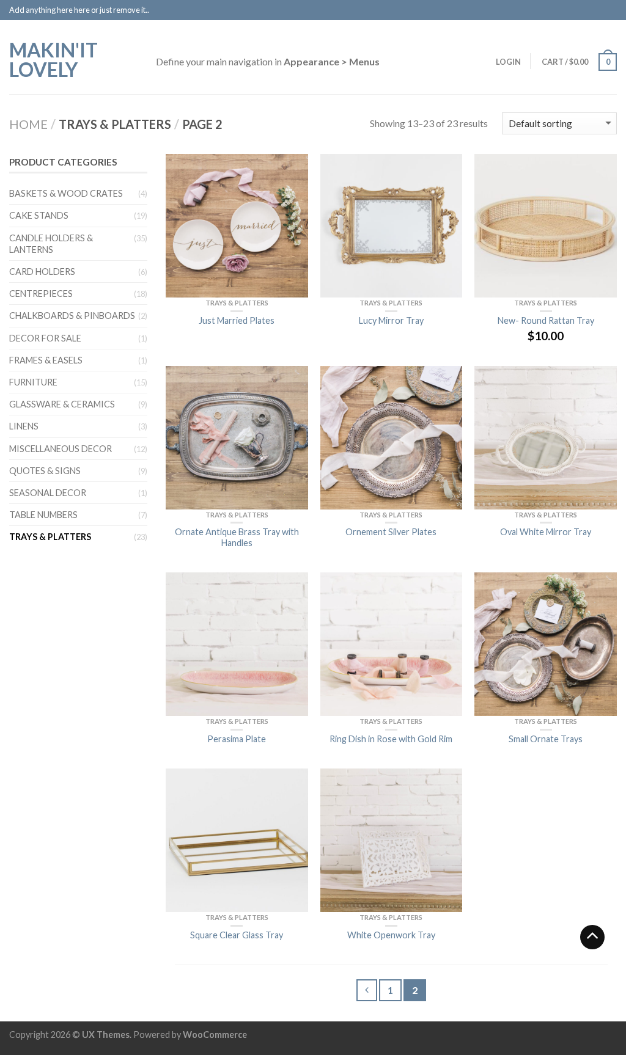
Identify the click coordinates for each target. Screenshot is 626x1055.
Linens (24, 426)
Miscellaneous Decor (60, 449)
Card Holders (42, 271)
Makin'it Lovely (53, 58)
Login (508, 62)
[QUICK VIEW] (237, 226)
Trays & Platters (236, 303)
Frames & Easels (46, 360)
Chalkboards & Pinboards (72, 315)
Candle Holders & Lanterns (51, 244)
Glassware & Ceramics (62, 404)
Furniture (33, 382)
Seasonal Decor (47, 492)
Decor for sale (45, 338)
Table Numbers (43, 514)
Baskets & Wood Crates (66, 193)
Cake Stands (38, 215)
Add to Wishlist (293, 169)
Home (28, 124)
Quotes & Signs (45, 470)
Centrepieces (41, 293)
